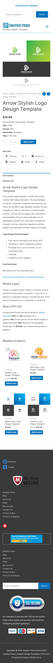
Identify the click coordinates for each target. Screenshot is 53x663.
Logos (11, 94)
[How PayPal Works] (26, 539)
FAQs (5, 503)
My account (8, 506)
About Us (7, 499)
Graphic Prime (9, 492)
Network (45, 654)
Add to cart (28, 142)
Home (5, 94)
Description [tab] (8, 175)
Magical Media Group (32, 657)
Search (42, 14)
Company (20, 94)
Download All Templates (26, 6)
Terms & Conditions (11, 517)
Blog (5, 496)
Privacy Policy (9, 513)
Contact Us (8, 510)
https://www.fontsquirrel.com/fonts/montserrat (23, 277)
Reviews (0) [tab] (8, 181)
